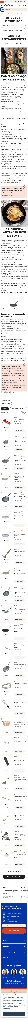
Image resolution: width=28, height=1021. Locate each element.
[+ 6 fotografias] (6, 535)
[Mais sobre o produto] (6, 421)
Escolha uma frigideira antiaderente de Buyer (14, 292)
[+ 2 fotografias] (6, 516)
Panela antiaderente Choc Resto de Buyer (14, 308)
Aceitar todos (13, 1014)
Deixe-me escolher (8, 1009)
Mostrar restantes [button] (14, 876)
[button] (14, 408)
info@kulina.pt (14, 981)
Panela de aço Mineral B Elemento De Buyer (14, 118)
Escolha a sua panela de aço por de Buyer (13, 111)
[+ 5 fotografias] (6, 497)
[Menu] (1, 5)
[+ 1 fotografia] (6, 440)
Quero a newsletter (14, 930)
